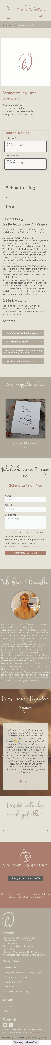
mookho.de (38, 1033)
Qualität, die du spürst (16, 342)
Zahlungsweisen (13, 982)
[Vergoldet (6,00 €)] (25, 145)
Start (5, 25)
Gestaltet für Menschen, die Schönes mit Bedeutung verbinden (23, 352)
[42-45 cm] (25, 161)
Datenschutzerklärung (17, 991)
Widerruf (9, 987)
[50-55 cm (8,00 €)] (25, 163)
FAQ (7, 1011)
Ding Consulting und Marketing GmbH (30, 1038)
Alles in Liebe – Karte (25, 443)
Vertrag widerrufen (25, 1042)
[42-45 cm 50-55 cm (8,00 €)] (25, 164)
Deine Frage (11, 515)
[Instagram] (11, 1025)
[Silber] (25, 143)
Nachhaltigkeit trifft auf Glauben (21, 333)
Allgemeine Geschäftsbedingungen (23, 972)
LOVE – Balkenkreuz (25, 831)
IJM (3, 680)
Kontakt (9, 1006)
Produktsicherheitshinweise (19, 361)
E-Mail (8, 505)
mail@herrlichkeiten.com (24, 946)
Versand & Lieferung (16, 977)
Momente (13, 25)
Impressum (11, 968)
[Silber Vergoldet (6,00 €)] (25, 146)
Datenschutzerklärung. (28, 547)
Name (8, 496)
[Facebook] (5, 1025)
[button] (8, 18)
